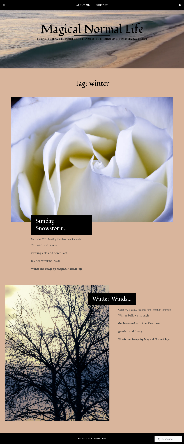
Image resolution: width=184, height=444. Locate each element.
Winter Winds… (112, 299)
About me (83, 5)
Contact (102, 5)
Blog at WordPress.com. (92, 438)
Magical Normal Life (92, 29)
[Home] (3, 5)
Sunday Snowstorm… (52, 224)
